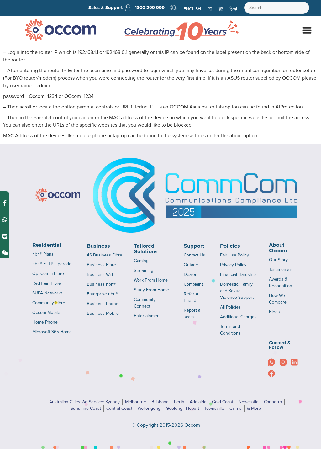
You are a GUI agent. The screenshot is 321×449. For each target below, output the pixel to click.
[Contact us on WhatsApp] (4, 219)
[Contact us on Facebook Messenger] (5, 202)
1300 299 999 (150, 7)
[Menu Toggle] (307, 30)
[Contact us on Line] (4, 236)
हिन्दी (233, 9)
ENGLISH (192, 9)
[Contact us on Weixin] (5, 252)
